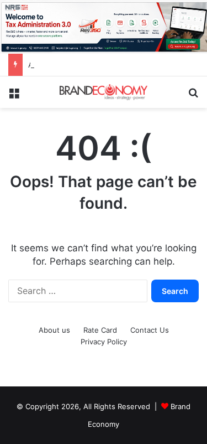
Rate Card (100, 330)
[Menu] (13, 96)
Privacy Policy (104, 341)
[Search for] (193, 96)
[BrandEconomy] (104, 92)
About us (54, 330)
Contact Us (149, 330)
